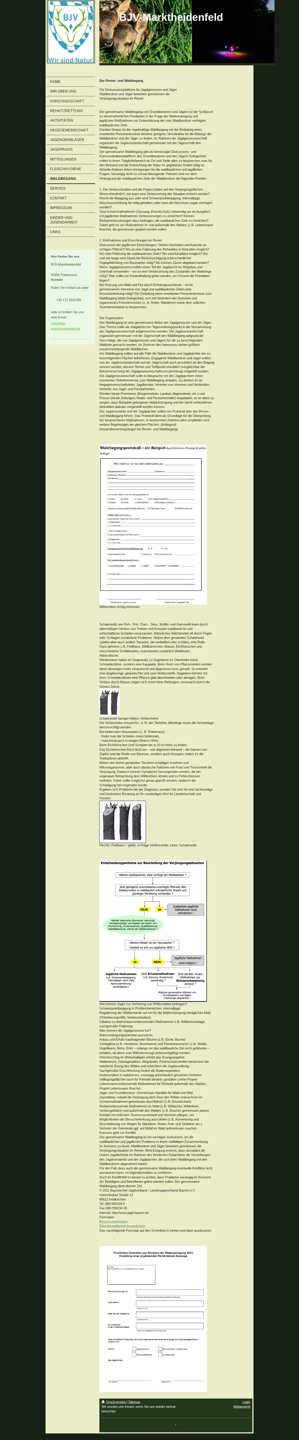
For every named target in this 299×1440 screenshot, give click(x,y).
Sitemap (134, 1402)
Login (246, 1402)
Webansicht (241, 1406)
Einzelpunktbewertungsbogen (122, 1226)
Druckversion (116, 1402)
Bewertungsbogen (113, 1221)
